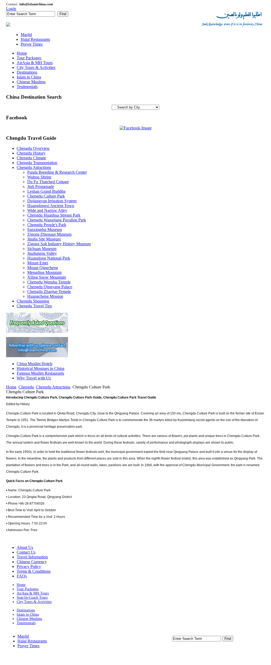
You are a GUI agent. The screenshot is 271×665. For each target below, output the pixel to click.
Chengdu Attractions (53, 387)
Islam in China (28, 614)
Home (11, 387)
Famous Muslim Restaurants (40, 373)
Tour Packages (27, 589)
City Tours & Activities (34, 602)
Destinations (26, 610)
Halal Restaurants (32, 641)
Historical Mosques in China (40, 368)
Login (11, 8)
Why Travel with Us (34, 378)
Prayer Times (28, 646)
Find (63, 14)
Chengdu (26, 387)
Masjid (23, 636)
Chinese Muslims (29, 619)
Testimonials (26, 623)
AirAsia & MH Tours (33, 593)
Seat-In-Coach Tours (32, 598)
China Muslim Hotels (34, 363)
